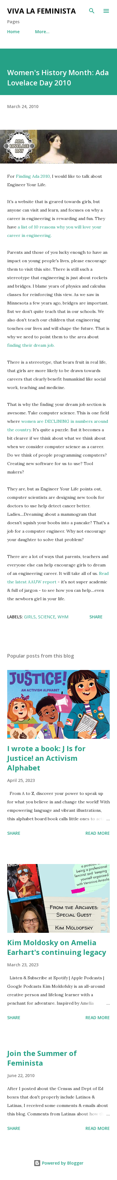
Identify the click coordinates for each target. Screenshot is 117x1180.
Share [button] (96, 617)
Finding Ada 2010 (33, 176)
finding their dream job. (31, 345)
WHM (63, 617)
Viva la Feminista (41, 11)
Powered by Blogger (62, 1163)
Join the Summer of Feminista (42, 1058)
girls (30, 617)
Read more (98, 833)
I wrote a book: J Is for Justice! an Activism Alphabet (46, 758)
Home (13, 31)
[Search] (91, 10)
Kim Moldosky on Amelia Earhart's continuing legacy (56, 947)
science (46, 617)
